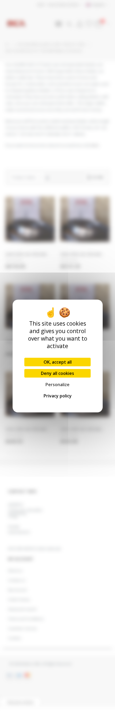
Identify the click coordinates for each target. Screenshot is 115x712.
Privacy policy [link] (58, 396)
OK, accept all (58, 362)
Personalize (57, 384)
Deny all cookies (57, 373)
